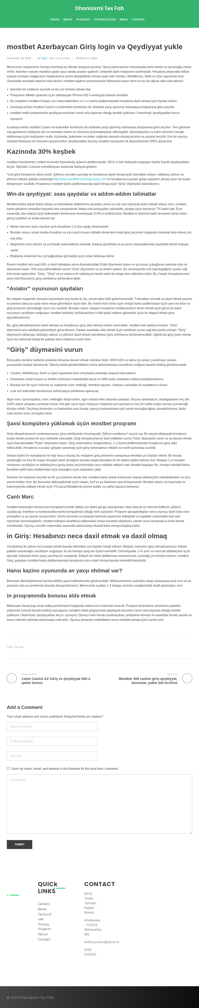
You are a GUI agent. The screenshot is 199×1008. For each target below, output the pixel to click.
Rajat (44, 58)
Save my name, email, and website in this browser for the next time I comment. (64, 768)
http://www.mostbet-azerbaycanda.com (79, 179)
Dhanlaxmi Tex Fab (99, 8)
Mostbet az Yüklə (86, 58)
